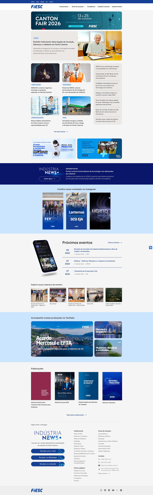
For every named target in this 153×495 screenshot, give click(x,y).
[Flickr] (121, 490)
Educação (101, 439)
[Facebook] (109, 490)
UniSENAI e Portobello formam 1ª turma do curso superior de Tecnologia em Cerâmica (107, 85)
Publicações (77, 443)
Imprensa (77, 458)
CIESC (51, 2)
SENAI (42, 2)
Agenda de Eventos (80, 456)
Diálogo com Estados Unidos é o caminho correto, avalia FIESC (106, 94)
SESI (37, 2)
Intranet (76, 480)
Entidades (77, 441)
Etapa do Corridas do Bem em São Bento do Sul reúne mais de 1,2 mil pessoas (107, 112)
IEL (47, 2)
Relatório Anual (79, 446)
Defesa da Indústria (104, 436)
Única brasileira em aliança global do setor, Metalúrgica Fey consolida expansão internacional (107, 102)
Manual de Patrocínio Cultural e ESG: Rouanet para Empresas (41, 405)
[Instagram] (101, 490)
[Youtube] (113, 490)
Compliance (77, 478)
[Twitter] (117, 490)
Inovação (101, 443)
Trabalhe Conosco (79, 470)
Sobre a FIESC (78, 434)
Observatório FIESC (104, 448)
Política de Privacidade (81, 475)
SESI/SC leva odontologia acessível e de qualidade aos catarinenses (107, 68)
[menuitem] (64, 7)
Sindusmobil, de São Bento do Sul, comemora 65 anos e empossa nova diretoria (107, 76)
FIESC (33, 2)
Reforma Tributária (108, 403)
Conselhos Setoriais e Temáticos (84, 451)
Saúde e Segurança (104, 451)
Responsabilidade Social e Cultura (84, 453)
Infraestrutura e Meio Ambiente (107, 441)
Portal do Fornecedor (80, 473)
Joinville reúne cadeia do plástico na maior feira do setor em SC (107, 120)
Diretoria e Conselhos (80, 436)
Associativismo (103, 434)
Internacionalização (104, 446)
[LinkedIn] (105, 490)
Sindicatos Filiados (79, 448)
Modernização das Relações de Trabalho (88, 403)
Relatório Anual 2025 (62, 402)
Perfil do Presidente (80, 439)
